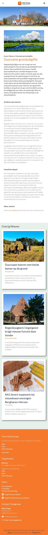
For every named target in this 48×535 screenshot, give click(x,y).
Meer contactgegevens (13, 520)
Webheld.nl (36, 533)
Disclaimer (6, 489)
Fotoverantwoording (9, 491)
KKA (3, 444)
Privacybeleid (7, 486)
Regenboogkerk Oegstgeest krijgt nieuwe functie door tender (21, 331)
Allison (10, 533)
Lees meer (5, 452)
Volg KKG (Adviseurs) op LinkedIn (16, 498)
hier (7, 465)
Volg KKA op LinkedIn (12, 494)
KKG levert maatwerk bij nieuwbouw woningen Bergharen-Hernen (19, 398)
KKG (3, 447)
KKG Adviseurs (7, 449)
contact (14, 210)
